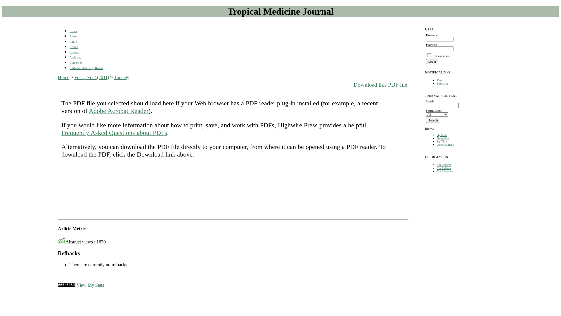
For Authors (444, 168)
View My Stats (90, 285)
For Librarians (445, 171)
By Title (442, 141)
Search (74, 47)
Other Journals (445, 144)
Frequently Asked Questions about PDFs (114, 132)
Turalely (121, 77)
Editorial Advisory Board (86, 68)
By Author (443, 138)
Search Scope (433, 110)
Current (74, 52)
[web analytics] (66, 285)
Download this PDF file (380, 85)
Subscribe (442, 83)
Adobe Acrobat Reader (118, 110)
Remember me (441, 56)
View (440, 80)
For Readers (444, 164)
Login (73, 41)
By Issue (442, 135)
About (74, 36)
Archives (75, 57)
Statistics (76, 62)
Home (73, 31)
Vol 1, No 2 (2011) (91, 77)
